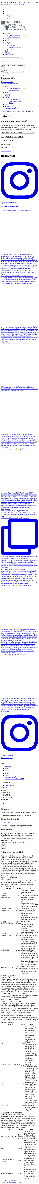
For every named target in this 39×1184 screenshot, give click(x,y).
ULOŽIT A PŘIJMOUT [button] (8, 1180)
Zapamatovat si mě (7, 78)
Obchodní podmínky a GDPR (14, 779)
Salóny (7, 38)
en (9, 18)
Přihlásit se (6, 822)
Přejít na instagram (6, 758)
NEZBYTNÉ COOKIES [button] (9, 875)
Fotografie (17, 46)
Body (14, 37)
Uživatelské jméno (7, 74)
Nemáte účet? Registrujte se (9, 83)
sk (9, 15)
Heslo (3, 76)
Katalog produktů (10, 54)
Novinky (7, 40)
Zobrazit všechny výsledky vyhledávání (13, 65)
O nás (6, 51)
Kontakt (7, 53)
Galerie (7, 44)
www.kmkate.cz (6, 151)
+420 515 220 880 (18, 4)
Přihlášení (4, 70)
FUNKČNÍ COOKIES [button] (8, 975)
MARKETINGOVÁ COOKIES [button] (11, 1113)
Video (15, 47)
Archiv (11, 49)
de (9, 17)
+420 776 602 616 (28, 2)
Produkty (8, 33)
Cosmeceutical (17, 35)
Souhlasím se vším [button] (18, 842)
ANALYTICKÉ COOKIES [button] (10, 999)
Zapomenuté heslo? (7, 82)
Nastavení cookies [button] (6, 842)
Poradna (7, 42)
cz (7, 13)
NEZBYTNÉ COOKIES (11, 877)
